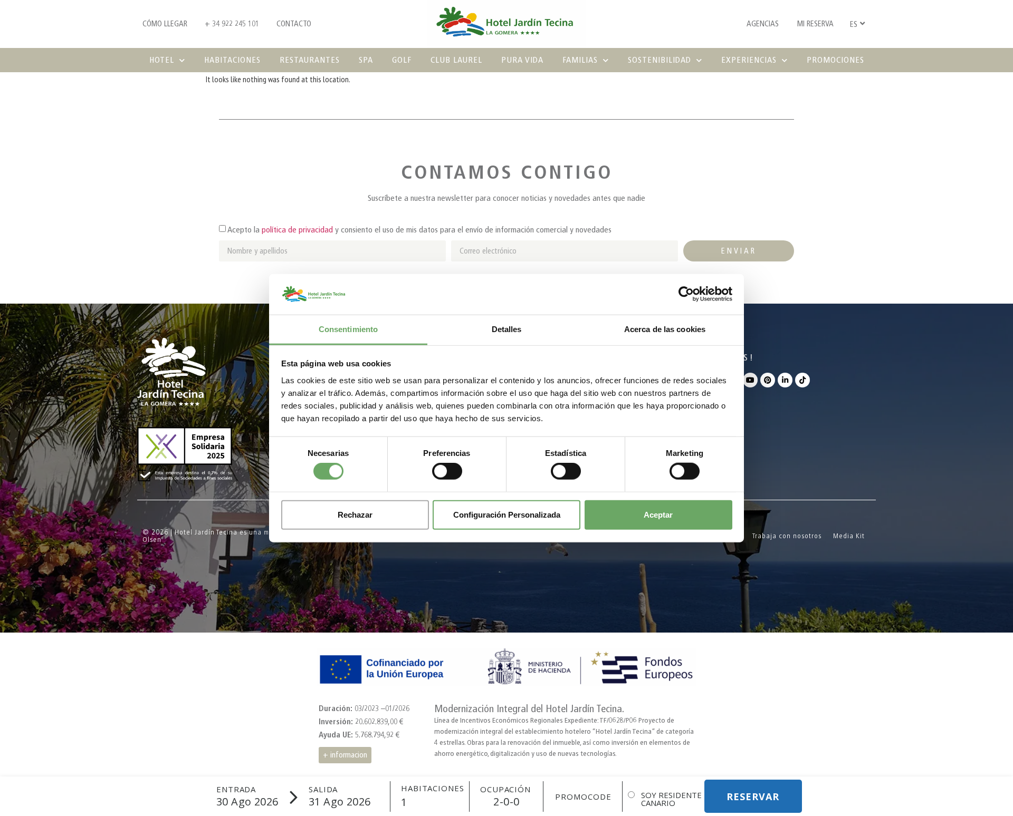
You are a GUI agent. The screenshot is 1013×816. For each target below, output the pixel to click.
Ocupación (505, 789)
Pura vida (522, 60)
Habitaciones (232, 60)
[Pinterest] (767, 380)
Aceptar (658, 514)
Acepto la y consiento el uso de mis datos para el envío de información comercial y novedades (419, 230)
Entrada (236, 789)
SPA (366, 60)
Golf (402, 60)
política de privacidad (297, 230)
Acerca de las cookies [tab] (664, 329)
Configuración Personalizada (506, 514)
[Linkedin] (785, 380)
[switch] (447, 471)
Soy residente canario (671, 799)
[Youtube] (750, 380)
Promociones (835, 60)
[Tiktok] (802, 380)
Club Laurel (456, 60)
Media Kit (849, 535)
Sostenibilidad (659, 60)
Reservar (753, 796)
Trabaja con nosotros (786, 535)
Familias (580, 60)
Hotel (161, 60)
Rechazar (355, 514)
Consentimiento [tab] (348, 329)
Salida (323, 789)
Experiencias (749, 60)
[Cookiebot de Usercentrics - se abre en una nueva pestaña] (686, 294)
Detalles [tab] (507, 329)
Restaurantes (310, 60)
